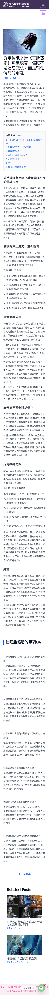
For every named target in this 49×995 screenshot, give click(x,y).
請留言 (9, 962)
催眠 (7, 78)
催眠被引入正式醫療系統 (22, 958)
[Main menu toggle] (43, 5)
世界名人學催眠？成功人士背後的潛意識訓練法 (24, 923)
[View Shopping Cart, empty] (43, 13)
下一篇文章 (24, 873)
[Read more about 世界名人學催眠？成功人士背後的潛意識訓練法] (24, 906)
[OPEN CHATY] (41, 988)
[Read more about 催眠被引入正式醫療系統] (24, 945)
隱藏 (19, 135)
